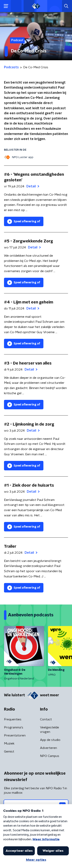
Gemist (9, 751)
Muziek (9, 743)
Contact (46, 719)
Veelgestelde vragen (49, 729)
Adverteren (48, 748)
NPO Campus (49, 756)
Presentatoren (15, 735)
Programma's (13, 727)
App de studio (50, 739)
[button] (6, 6)
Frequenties (12, 719)
